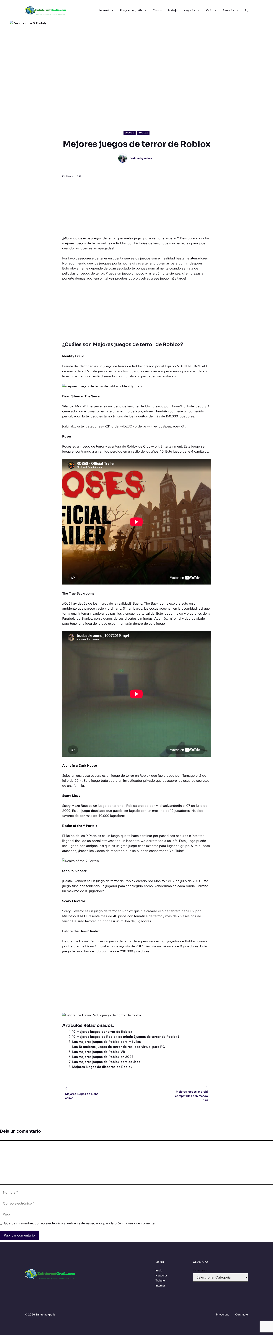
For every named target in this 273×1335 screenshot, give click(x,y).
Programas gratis (131, 10)
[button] (245, 10)
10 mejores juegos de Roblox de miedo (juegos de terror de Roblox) (125, 1037)
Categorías (200, 1270)
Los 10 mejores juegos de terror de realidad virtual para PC (118, 1047)
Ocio (209, 10)
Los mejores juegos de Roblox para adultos (106, 1062)
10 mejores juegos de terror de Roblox (102, 1032)
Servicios (229, 10)
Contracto (241, 1314)
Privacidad (222, 1314)
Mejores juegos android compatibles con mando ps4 (191, 1096)
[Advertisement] (136, 208)
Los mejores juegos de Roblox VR (98, 1052)
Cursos (157, 10)
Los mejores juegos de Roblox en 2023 (103, 1057)
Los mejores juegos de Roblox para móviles (106, 1042)
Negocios (189, 10)
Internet (104, 10)
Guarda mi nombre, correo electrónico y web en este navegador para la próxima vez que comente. (79, 1223)
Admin (148, 158)
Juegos (129, 133)
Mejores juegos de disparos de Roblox (102, 1067)
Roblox (143, 133)
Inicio (158, 1270)
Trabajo (173, 10)
